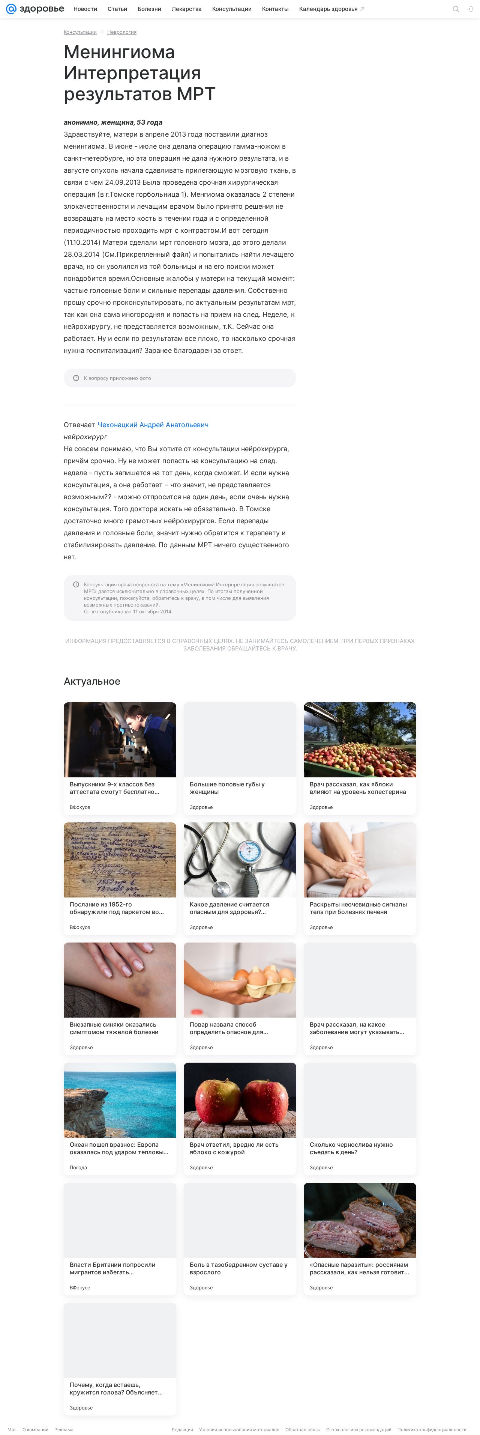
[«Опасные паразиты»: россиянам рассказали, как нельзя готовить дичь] (360, 1239)
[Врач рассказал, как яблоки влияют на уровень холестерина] (360, 758)
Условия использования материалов (239, 1429)
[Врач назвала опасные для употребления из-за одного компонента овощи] (360, 1359)
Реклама (64, 1429)
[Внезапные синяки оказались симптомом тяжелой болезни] (120, 999)
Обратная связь (302, 1429)
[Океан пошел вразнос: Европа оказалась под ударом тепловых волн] (120, 1119)
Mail (12, 1429)
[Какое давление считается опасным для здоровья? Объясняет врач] (240, 878)
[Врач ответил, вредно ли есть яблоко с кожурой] (240, 1119)
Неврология (121, 32)
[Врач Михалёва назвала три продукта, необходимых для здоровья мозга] (240, 1359)
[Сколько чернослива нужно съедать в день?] (360, 1119)
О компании (35, 1429)
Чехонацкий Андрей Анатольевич (153, 425)
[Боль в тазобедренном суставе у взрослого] (240, 1239)
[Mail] (11, 9)
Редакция (182, 1429)
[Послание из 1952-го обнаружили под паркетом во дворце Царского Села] (120, 878)
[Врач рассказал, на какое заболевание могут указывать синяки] (360, 999)
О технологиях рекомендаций (359, 1429)
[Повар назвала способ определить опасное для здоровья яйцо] (240, 999)
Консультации (80, 32)
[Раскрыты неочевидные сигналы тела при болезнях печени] (360, 878)
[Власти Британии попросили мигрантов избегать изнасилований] (120, 1239)
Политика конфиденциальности (432, 1429)
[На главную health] (40, 9)
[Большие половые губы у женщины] (240, 758)
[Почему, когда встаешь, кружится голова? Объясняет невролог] (120, 1359)
